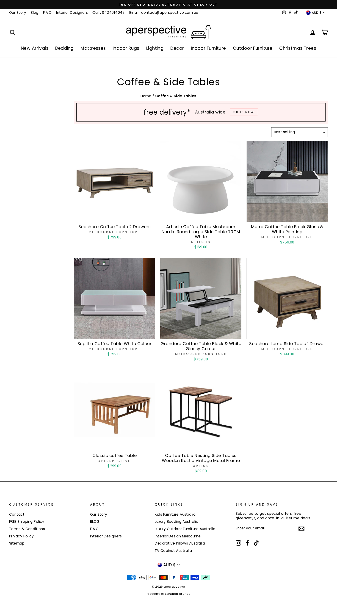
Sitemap (17, 543)
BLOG (94, 521)
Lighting (155, 48)
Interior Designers (72, 12)
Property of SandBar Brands (169, 594)
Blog (35, 12)
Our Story (17, 12)
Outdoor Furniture (253, 48)
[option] (168, 4)
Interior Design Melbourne (178, 536)
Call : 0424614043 (108, 12)
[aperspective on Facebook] (247, 543)
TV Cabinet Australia (173, 550)
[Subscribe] (301, 528)
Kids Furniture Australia (175, 514)
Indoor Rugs (126, 48)
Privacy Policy (21, 536)
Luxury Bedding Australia (176, 521)
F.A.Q (47, 12)
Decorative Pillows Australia (180, 543)
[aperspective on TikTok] (256, 543)
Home (146, 96)
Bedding (64, 48)
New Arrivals (34, 48)
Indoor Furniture (208, 48)
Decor (177, 48)
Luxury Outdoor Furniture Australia (185, 528)
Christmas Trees (297, 48)
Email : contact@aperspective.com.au (163, 12)
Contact (17, 514)
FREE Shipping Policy (26, 521)
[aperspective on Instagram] (238, 543)
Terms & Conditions (27, 528)
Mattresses (93, 48)
